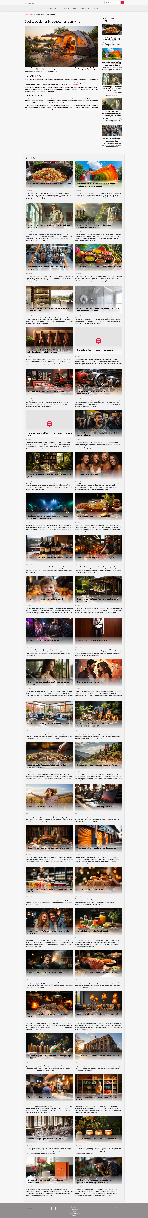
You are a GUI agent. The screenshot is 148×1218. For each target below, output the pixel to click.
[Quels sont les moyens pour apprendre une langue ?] (49, 838)
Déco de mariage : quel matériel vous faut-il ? (45, 1139)
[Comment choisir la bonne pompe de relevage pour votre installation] (112, 130)
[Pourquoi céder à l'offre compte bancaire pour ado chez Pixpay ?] (49, 921)
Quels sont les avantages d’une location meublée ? (48, 723)
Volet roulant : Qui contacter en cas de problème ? (97, 848)
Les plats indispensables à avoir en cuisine (93, 931)
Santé (74, 8)
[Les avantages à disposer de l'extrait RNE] (98, 506)
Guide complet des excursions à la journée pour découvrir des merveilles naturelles (112, 114)
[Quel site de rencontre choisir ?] (98, 672)
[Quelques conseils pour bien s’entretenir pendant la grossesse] (49, 672)
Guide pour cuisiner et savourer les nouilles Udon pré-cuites (112, 39)
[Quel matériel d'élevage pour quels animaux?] (98, 340)
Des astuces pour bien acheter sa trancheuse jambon (98, 972)
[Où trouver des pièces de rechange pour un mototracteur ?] (98, 382)
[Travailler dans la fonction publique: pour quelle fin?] (98, 1046)
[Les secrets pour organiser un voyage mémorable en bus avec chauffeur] (98, 423)
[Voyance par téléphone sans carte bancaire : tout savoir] (49, 1004)
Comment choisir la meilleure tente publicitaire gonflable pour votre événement (112, 63)
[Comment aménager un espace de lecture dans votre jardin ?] (49, 465)
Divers (96, 8)
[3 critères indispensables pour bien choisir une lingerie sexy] (49, 423)
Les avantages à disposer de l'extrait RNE (93, 516)
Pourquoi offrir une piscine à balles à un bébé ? (46, 599)
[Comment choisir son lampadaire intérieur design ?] (98, 1004)
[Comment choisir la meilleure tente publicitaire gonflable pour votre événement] (112, 54)
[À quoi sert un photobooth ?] (98, 465)
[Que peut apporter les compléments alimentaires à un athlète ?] (49, 880)
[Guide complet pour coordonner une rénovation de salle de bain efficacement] (98, 299)
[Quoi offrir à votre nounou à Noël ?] (98, 880)
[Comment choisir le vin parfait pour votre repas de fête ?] (49, 548)
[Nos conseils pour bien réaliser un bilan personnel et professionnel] (49, 1170)
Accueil (26, 14)
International (64, 8)
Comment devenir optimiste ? (39, 806)
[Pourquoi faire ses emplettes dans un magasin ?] (98, 548)
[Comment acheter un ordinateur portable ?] (98, 797)
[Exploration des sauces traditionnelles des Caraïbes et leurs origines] (98, 257)
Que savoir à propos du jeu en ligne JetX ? (44, 640)
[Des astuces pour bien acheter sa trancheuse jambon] (98, 963)
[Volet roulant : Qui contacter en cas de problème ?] (98, 838)
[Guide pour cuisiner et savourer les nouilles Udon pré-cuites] (112, 29)
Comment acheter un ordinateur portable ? (94, 806)
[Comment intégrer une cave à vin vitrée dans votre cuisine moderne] (49, 299)
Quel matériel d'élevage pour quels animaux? (94, 350)
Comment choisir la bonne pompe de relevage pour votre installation (112, 139)
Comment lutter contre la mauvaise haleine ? (45, 972)
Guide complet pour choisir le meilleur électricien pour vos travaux (112, 88)
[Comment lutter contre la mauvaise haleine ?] (49, 963)
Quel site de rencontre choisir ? (89, 682)
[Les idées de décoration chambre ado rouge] (49, 382)
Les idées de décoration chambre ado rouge (45, 391)
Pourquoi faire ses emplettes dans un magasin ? (96, 557)
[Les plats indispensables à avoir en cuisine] (98, 921)
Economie (53, 8)
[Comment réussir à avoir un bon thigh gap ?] (98, 631)
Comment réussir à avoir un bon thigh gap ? (94, 640)
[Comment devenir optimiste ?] (49, 797)
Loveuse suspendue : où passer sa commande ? (96, 1139)
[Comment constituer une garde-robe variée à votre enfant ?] (98, 1087)
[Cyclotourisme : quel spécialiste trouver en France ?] (98, 755)
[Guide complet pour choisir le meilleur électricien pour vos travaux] (112, 79)
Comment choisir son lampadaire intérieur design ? (97, 1014)
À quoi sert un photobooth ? (88, 474)
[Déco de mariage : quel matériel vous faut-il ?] (49, 1129)
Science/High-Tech (84, 8)
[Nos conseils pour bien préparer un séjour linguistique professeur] (49, 1046)
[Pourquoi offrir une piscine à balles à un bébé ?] (49, 589)
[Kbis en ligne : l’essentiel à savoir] (49, 1087)
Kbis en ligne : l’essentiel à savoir (40, 1097)
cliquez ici (75, 84)
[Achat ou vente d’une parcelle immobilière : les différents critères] (49, 755)
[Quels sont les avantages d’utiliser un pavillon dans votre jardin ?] (98, 589)
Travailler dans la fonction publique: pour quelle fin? (97, 1055)
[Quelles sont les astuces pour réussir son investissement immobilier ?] (98, 714)
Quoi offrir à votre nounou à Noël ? (90, 889)
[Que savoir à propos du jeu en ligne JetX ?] (49, 631)
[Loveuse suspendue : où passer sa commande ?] (98, 1129)
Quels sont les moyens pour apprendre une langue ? (48, 848)
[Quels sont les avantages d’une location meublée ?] (49, 714)
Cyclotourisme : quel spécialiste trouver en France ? (97, 765)
